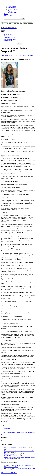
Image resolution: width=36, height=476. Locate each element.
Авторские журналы (10, 39)
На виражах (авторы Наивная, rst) (25, 468)
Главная (6, 36)
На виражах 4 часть (10, 455)
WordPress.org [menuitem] (12, 6)
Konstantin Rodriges (27, 55)
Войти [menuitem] (6, 14)
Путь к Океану (15, 470)
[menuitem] (19, 18)
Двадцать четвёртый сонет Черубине (15, 447)
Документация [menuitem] (12, 7)
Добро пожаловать (9, 34)
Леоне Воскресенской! (8, 432)
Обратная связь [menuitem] (12, 12)
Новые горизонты (16, 55)
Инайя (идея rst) (9, 454)
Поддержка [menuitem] (11, 11)
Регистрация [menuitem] (8, 15)
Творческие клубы (9, 37)
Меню (2, 31)
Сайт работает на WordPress (9, 473)
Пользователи (8, 40)
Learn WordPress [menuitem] (12, 9)
